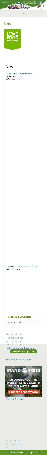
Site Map (36, 452)
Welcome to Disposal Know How (18, 359)
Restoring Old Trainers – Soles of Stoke (22, 266)
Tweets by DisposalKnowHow (19, 347)
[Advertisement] (21, 290)
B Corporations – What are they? (19, 74)
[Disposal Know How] (23, 4)
